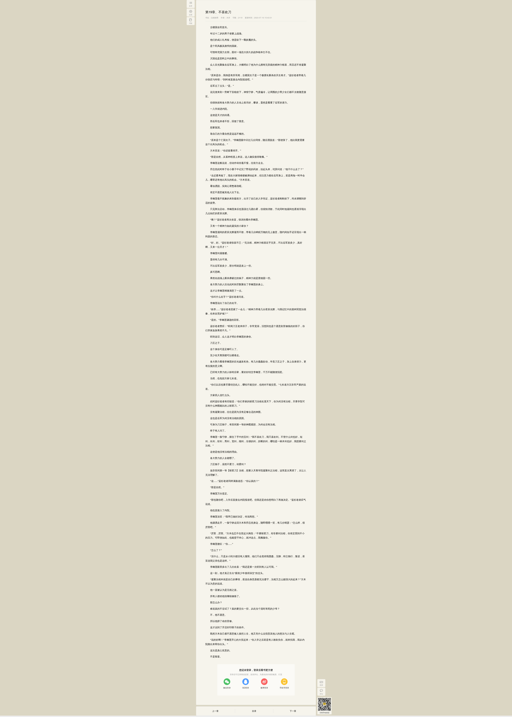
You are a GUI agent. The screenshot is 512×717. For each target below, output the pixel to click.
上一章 (215, 710)
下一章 (293, 710)
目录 (254, 710)
